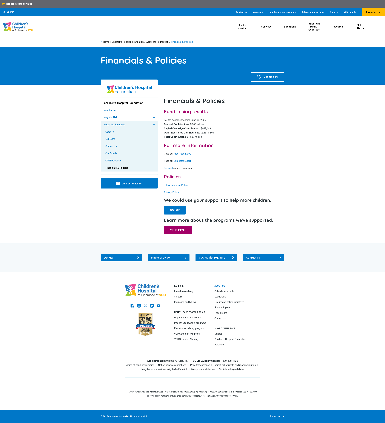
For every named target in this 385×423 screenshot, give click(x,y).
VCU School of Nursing (186, 339)
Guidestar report (182, 160)
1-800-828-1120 (229, 360)
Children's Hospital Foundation (128, 42)
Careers (109, 131)
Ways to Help (111, 117)
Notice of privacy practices (172, 365)
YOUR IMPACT (178, 229)
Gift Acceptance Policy (176, 185)
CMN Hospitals (113, 160)
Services (266, 26)
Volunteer (219, 344)
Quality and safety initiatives (229, 302)
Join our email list (132, 183)
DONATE (175, 210)
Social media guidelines (231, 369)
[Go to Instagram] (139, 306)
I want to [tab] (371, 12)
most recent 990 (182, 153)
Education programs (313, 12)
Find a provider (242, 27)
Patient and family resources (313, 26)
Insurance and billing (185, 302)
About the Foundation (157, 42)
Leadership (220, 296)
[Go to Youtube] (158, 306)
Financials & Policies (116, 167)
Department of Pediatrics (187, 317)
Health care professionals (282, 12)
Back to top (275, 416)
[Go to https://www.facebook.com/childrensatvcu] (132, 306)
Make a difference (361, 27)
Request (168, 168)
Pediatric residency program (189, 328)
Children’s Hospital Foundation (230, 339)
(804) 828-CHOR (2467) (176, 360)
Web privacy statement (203, 369)
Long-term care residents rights (157, 369)
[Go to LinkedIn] (152, 306)
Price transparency (200, 365)
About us (258, 12)
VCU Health (350, 12)
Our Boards (111, 153)
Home (106, 42)
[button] (8, 12)
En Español (181, 369)
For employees (222, 307)
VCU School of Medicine (187, 333)
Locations (290, 26)
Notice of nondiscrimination (139, 365)
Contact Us (111, 146)
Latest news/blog (183, 291)
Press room (220, 312)
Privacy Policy (171, 192)
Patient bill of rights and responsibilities (235, 365)
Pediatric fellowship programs (190, 323)
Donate (334, 12)
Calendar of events (224, 291)
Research (337, 26)
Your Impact (110, 110)
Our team (110, 139)
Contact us (241, 12)
